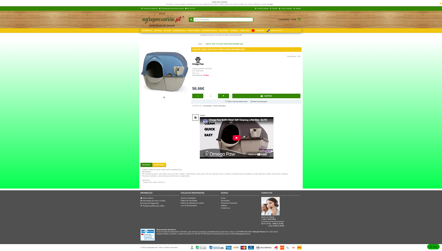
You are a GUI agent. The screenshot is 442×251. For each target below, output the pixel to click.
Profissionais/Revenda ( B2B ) (153, 206)
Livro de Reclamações (189, 205)
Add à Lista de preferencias (237, 101)
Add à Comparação (260, 101)
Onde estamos (148, 198)
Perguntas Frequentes (229, 203)
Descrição (146, 165)
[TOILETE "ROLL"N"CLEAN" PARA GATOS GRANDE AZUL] (164, 71)
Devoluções (225, 200)
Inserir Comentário (219, 106)
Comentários (159, 165)
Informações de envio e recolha (153, 201)
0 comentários (207, 106)
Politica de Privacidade (189, 200)
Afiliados (224, 205)
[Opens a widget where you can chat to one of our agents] (433, 247)
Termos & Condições (188, 198)
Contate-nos (225, 208)
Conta (223, 198)
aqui (271, 4)
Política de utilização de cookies (192, 203)
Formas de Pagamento (150, 203)
